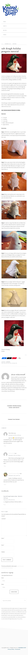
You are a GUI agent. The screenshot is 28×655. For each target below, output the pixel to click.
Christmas (14, 43)
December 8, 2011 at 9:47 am (14, 475)
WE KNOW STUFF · (22, 647)
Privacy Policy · (11, 649)
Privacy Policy (19, 618)
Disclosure (17, 649)
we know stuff (14, 9)
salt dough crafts (14, 363)
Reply (5, 446)
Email (2, 545)
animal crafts (5, 363)
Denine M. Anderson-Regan (14, 473)
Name (2, 538)
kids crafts (9, 363)
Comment (3, 518)
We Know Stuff (11, 453)
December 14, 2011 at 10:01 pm (14, 435)
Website (3, 552)
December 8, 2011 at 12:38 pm (14, 455)
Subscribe (14, 591)
